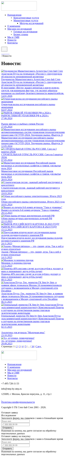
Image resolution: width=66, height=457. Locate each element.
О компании (13, 26)
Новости (11, 40)
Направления (14, 15)
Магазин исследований (19, 29)
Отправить (7, 428)
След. (38, 346)
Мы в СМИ (13, 37)
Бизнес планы (21, 34)
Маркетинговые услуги (26, 20)
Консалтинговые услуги (26, 17)
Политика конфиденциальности (18, 402)
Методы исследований (31, 23)
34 (32, 346)
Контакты (12, 42)
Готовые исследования (25, 31)
